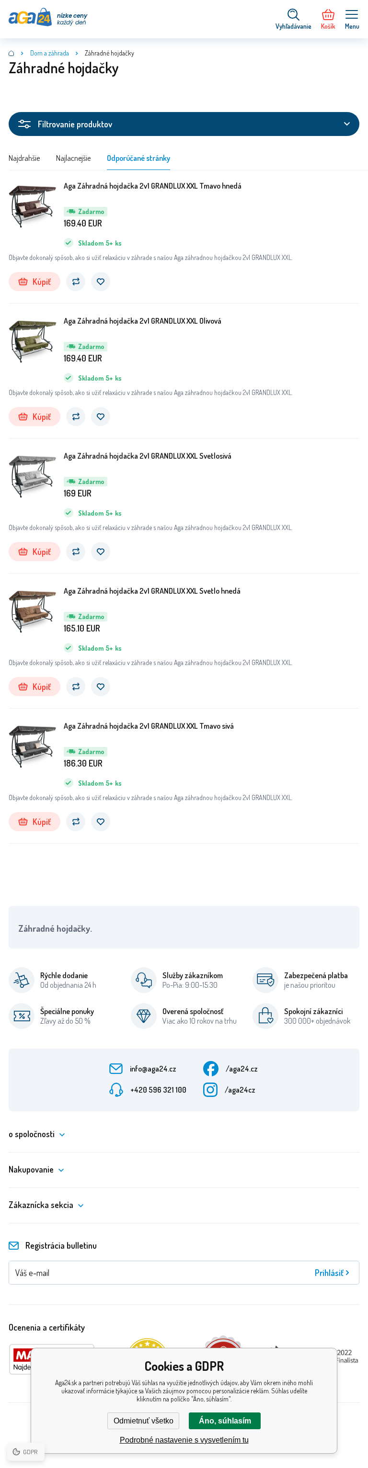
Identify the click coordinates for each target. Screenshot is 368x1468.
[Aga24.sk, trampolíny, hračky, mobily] (11, 53)
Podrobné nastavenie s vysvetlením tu (184, 1440)
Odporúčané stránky (138, 158)
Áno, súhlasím (225, 1421)
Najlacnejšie (73, 158)
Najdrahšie (24, 158)
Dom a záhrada (49, 53)
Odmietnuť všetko (143, 1421)
